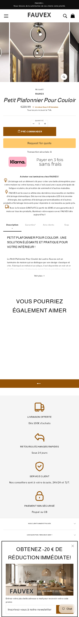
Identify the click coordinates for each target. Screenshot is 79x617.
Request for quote (39, 143)
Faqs (66, 225)
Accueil (39, 89)
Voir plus (38, 276)
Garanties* (30, 225)
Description (12, 225)
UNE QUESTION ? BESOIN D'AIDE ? (39, 535)
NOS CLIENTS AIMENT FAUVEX (39, 523)
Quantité (39, 121)
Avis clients (48, 225)
